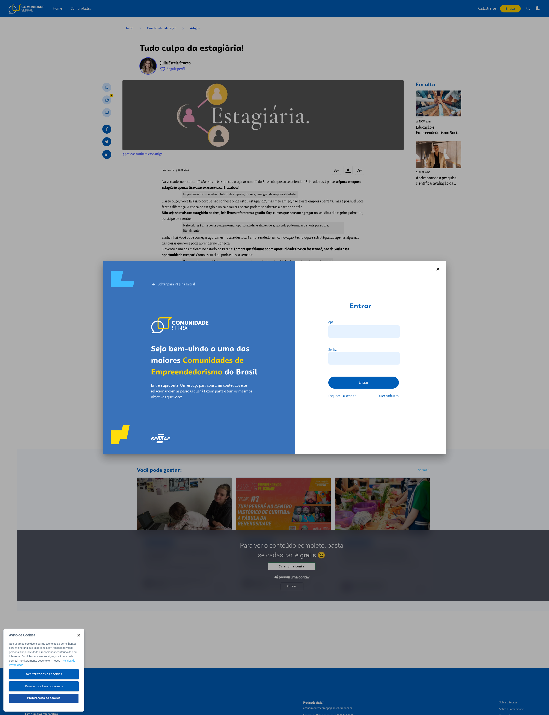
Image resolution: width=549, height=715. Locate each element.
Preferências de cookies (43, 698)
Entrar (363, 383)
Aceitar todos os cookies (44, 674)
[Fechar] (78, 635)
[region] (43, 670)
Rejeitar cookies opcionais (44, 686)
